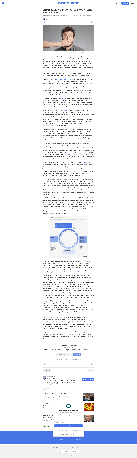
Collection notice (80, 447)
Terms (73, 447)
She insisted (64, 110)
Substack (61, 455)
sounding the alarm (70, 154)
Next (90, 370)
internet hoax (88, 162)
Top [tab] (44, 390)
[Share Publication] (119, 3)
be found (45, 117)
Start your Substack (65, 451)
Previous (48, 370)
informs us (64, 169)
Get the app (75, 451)
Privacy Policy (79, 430)
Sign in (132, 3)
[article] (68, 396)
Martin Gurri (49, 18)
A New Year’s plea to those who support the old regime (56, 396)
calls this (46, 204)
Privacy (69, 447)
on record (63, 98)
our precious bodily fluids (73, 272)
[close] (82, 404)
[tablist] (46, 389)
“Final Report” (58, 317)
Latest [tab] (47, 390)
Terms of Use (75, 429)
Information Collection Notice (68, 430)
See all (45, 426)
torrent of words (86, 211)
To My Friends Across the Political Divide (56, 394)
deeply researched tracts (64, 79)
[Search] (116, 3)
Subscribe (125, 3)
